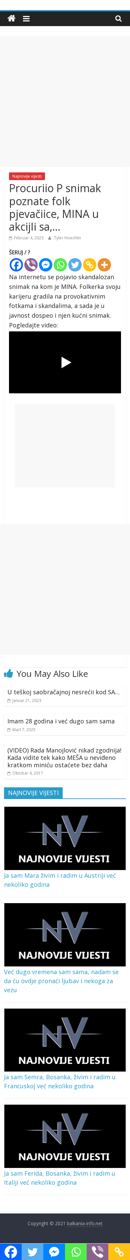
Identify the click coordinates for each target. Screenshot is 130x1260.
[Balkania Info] (11, 18)
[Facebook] (16, 264)
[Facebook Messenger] (45, 264)
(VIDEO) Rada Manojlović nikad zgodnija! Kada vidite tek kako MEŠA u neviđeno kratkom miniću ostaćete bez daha (64, 757)
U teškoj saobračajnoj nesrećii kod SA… (63, 692)
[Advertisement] (65, 101)
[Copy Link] (89, 264)
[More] (104, 264)
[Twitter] (75, 264)
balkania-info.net (85, 1223)
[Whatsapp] (60, 264)
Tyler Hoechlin (67, 238)
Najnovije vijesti (27, 176)
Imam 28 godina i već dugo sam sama (61, 721)
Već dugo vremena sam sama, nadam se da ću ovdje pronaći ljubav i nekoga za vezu (61, 981)
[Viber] (31, 264)
